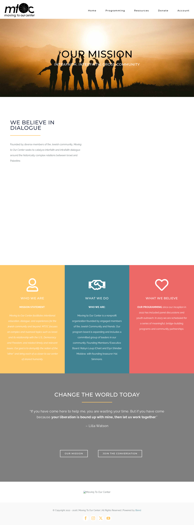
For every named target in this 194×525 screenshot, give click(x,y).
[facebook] (86, 518)
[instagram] (93, 518)
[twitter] (101, 518)
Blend (138, 510)
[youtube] (108, 518)
